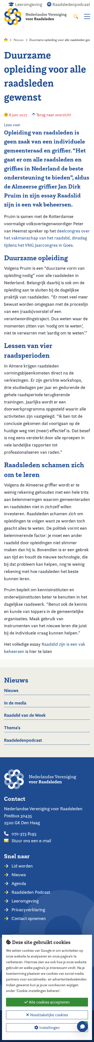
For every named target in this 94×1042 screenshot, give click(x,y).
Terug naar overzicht (53, 114)
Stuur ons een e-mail (31, 840)
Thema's (12, 727)
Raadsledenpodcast (23, 740)
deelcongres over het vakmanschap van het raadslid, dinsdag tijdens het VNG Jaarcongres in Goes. (47, 238)
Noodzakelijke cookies (48, 1014)
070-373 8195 (24, 833)
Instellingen (49, 1027)
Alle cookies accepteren (49, 1002)
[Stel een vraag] (82, 1026)
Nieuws (19, 40)
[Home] (38, 16)
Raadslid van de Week (25, 715)
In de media (15, 703)
